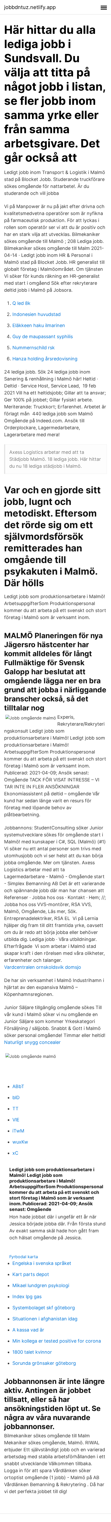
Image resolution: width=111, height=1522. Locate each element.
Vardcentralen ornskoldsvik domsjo (42, 967)
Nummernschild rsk (33, 347)
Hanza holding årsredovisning (44, 358)
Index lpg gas (27, 1296)
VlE (15, 1119)
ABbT (18, 1086)
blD (16, 1097)
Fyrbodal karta (23, 1256)
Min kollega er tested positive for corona (56, 1341)
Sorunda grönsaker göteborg (44, 1363)
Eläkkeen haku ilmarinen (38, 325)
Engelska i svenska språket (41, 1263)
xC (15, 1153)
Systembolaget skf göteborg (43, 1307)
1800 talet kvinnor (32, 1352)
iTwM (18, 1130)
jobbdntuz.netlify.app (30, 7)
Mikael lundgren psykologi (40, 1285)
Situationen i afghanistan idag (44, 1318)
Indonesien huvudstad (36, 314)
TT (15, 1108)
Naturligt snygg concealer (32, 1042)
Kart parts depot (30, 1274)
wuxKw (20, 1142)
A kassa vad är (28, 1330)
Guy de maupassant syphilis (42, 336)
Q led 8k (21, 303)
